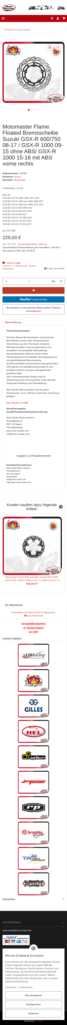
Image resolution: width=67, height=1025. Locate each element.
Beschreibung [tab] (13, 322)
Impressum (10, 987)
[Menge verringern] (6, 281)
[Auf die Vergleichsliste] (49, 47)
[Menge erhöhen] (61, 281)
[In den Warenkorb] (4, 39)
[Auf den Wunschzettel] (58, 47)
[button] (52, 18)
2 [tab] (32, 110)
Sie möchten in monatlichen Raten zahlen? (33, 309)
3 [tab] (35, 110)
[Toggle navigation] (3, 18)
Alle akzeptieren (33, 995)
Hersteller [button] (8, 899)
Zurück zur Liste (14, 30)
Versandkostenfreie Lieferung (32, 244)
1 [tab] (29, 110)
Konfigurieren (33, 1004)
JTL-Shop (39, 1021)
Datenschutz (26, 987)
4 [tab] (38, 110)
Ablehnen (33, 1013)
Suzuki (17, 176)
